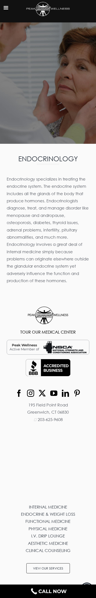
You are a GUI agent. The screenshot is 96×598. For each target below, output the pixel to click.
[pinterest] (77, 393)
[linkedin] (65, 393)
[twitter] (42, 393)
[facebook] (19, 393)
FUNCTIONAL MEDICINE (48, 521)
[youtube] (53, 393)
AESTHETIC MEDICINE (48, 543)
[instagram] (30, 393)
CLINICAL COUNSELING (48, 550)
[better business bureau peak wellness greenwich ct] (48, 361)
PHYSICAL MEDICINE (48, 528)
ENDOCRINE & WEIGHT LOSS (48, 514)
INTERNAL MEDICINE (48, 506)
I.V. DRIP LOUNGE (48, 535)
